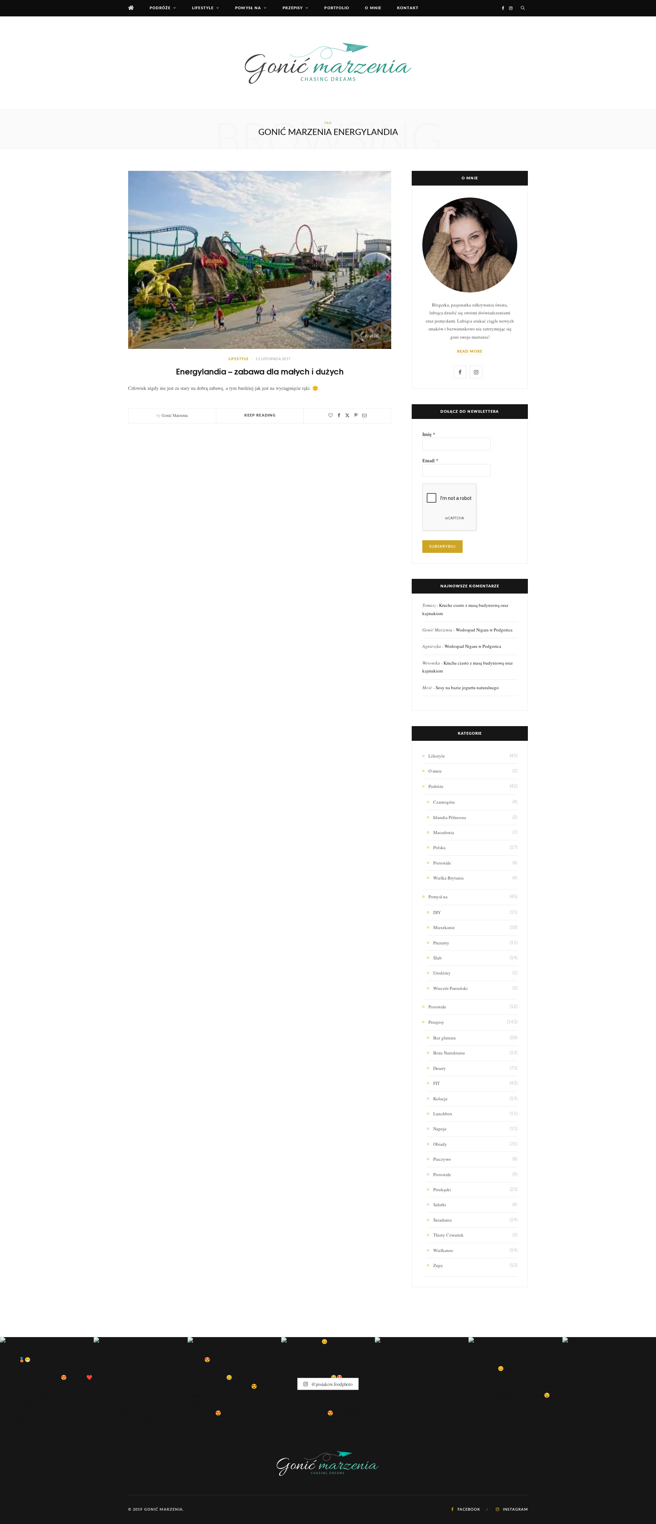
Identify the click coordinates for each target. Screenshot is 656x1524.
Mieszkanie (444, 927)
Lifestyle (203, 8)
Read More (470, 351)
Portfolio (336, 8)
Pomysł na (248, 8)
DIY (437, 912)
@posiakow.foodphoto (331, 1384)
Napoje (440, 1129)
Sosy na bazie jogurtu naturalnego (467, 687)
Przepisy (293, 8)
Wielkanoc (443, 1250)
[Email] (364, 415)
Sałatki (439, 1204)
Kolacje (440, 1099)
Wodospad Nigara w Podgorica (484, 630)
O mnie (373, 8)
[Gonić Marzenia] (328, 62)
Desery (439, 1068)
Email (430, 460)
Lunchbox (442, 1114)
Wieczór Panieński (450, 988)
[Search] (523, 8)
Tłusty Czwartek (448, 1235)
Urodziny (442, 973)
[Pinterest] (355, 415)
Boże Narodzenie (449, 1053)
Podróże (160, 8)
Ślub (437, 958)
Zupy (438, 1265)
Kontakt (408, 8)
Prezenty (441, 943)
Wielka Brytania (448, 878)
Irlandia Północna (449, 817)
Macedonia (443, 832)
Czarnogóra (444, 802)
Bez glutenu (444, 1038)
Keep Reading (260, 415)
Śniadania (442, 1220)
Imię (428, 434)
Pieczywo (442, 1159)
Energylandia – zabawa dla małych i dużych (260, 371)
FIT (436, 1083)
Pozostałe (442, 863)
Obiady (440, 1144)
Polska (439, 847)
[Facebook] (339, 415)
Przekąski (442, 1189)
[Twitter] (347, 415)
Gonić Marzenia (175, 415)
